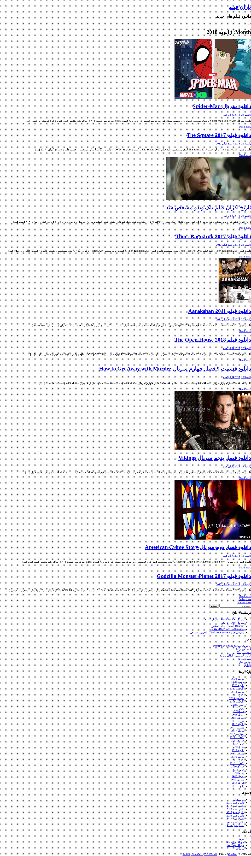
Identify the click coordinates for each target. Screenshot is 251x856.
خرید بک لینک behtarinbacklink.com (231, 645)
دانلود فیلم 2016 (235, 815)
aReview (232, 854)
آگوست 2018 (237, 701)
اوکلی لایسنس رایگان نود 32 (235, 655)
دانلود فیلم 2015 (235, 812)
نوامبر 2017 (237, 730)
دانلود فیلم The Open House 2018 (213, 340)
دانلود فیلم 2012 (235, 805)
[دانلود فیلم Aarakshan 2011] (235, 302)
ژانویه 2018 (238, 724)
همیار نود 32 (244, 658)
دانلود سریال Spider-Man (222, 106)
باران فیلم (239, 7)
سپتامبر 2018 (236, 698)
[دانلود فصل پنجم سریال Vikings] (213, 449)
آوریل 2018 (238, 714)
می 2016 (239, 773)
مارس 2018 (237, 717)
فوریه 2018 (238, 721)
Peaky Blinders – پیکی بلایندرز (227, 626)
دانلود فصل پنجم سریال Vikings (214, 458)
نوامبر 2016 (237, 756)
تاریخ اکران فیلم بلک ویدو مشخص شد (208, 207)
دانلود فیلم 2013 (235, 809)
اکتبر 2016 (238, 760)
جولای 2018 (237, 704)
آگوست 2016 (237, 763)
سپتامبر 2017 (236, 734)
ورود (241, 838)
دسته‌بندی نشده (235, 825)
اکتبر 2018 (238, 695)
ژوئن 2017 (238, 743)
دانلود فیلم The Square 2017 (219, 135)
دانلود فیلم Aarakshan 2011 (219, 311)
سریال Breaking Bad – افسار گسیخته (223, 619)
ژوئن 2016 (238, 769)
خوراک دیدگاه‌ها (235, 845)
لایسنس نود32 (243, 649)
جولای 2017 (237, 740)
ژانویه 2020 (238, 685)
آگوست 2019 (237, 688)
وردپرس (239, 848)
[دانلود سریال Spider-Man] (213, 97)
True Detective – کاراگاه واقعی (227, 629)
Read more (245, 126)
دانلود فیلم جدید (235, 822)
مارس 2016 (237, 779)
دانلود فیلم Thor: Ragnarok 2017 (213, 236)
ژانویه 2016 (238, 786)
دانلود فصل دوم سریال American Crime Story (198, 547)
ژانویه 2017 (238, 750)
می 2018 (239, 711)
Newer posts (244, 602)
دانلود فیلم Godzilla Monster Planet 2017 (204, 576)
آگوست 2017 (237, 737)
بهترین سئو (245, 662)
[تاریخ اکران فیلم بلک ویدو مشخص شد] (208, 198)
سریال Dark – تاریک (233, 622)
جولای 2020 (237, 682)
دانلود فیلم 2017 (225, 143)
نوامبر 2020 (237, 678)
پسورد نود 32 (244, 652)
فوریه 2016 (238, 782)
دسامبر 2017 (237, 727)
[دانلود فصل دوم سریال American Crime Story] (213, 538)
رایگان (247, 665)
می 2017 (239, 747)
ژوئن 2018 (238, 708)
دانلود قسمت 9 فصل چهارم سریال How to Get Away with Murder (175, 369)
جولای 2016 (237, 766)
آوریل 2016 (238, 776)
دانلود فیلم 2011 (225, 319)
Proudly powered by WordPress (200, 854)
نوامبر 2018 (237, 691)
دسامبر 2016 (237, 753)
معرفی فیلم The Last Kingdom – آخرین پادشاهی (217, 632)
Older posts (245, 599)
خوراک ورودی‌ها (235, 842)
